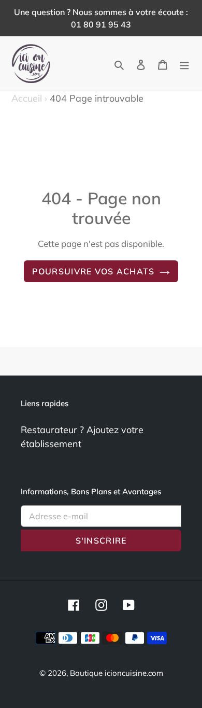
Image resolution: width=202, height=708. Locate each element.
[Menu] (184, 63)
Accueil (29, 98)
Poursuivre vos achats (93, 271)
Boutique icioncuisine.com (116, 673)
